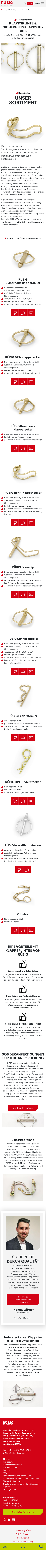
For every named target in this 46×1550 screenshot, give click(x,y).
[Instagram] (4, 1519)
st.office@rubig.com (18, 1453)
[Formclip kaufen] (15, 594)
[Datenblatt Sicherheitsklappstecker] (23, 312)
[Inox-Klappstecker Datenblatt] (27, 869)
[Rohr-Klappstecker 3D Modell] (31, 522)
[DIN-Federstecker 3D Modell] (31, 801)
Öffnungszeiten (9, 1489)
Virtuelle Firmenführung (23, 1541)
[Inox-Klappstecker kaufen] (19, 869)
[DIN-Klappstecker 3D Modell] (31, 381)
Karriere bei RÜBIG (11, 1500)
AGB (5, 1473)
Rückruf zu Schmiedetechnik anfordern (23, 1300)
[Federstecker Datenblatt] (23, 737)
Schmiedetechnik (13, 10)
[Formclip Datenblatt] (23, 594)
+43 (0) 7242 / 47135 (22, 1450)
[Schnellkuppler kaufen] (15, 671)
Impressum (8, 1462)
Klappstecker (26, 10)
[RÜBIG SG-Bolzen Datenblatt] (23, 930)
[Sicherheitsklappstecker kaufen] (15, 312)
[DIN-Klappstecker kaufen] (15, 381)
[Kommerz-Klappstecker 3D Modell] (31, 448)
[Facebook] (9, 1519)
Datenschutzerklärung (12, 1464)
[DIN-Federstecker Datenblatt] (23, 801)
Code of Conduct (10, 1467)
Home (3, 10)
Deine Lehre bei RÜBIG (12, 1506)
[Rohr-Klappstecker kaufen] (15, 522)
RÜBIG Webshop (23, 1534)
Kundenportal (23, 1538)
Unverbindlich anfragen (23, 1108)
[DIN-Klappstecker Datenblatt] (23, 381)
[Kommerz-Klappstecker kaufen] (15, 448)
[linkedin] (13, 1519)
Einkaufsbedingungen (12, 1481)
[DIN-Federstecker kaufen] (15, 801)
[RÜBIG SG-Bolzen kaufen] (15, 930)
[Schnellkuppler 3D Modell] (31, 671)
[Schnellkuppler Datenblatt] (23, 671)
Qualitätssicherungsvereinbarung (17, 1475)
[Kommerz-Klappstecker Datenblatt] (23, 448)
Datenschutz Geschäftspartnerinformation (21, 1478)
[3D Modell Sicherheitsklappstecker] (31, 312)
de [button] (29, 3)
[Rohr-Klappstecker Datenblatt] (23, 522)
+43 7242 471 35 (25, 1318)
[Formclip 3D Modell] (31, 594)
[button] (25, 3)
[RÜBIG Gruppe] (7, 3)
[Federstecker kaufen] (15, 737)
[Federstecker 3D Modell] (31, 737)
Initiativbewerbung (11, 1503)
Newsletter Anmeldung (23, 1512)
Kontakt (6, 1470)
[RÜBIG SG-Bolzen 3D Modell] (31, 930)
